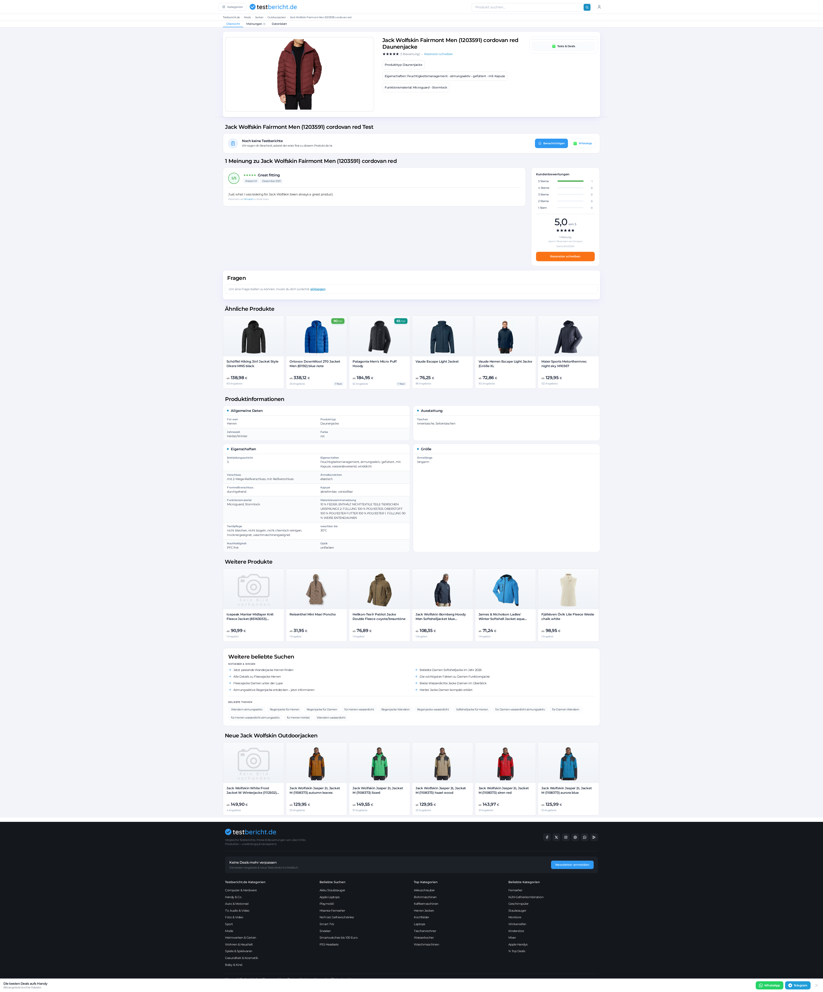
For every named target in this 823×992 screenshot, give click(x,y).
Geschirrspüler (518, 904)
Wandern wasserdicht (331, 717)
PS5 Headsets (329, 944)
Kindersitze (516, 931)
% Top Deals (516, 951)
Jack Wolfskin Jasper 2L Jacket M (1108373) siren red (504, 790)
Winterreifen (517, 924)
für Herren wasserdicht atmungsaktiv (255, 717)
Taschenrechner (425, 931)
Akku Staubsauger (332, 890)
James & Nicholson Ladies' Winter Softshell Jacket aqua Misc (502, 618)
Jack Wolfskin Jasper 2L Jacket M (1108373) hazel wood (441, 790)
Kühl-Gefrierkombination (526, 897)
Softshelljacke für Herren (472, 709)
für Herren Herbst (298, 717)
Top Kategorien (426, 882)
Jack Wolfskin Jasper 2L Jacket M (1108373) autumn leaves (315, 790)
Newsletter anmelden (572, 865)
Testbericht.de (231, 17)
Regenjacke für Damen (322, 709)
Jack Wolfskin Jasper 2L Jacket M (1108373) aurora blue (566, 790)
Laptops (419, 924)
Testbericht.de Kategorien (245, 882)
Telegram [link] (800, 985)
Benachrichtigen (554, 143)
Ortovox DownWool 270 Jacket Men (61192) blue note (315, 363)
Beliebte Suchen (332, 882)
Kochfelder (421, 917)
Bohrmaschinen (425, 897)
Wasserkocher (424, 937)
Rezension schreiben (565, 256)
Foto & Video (234, 917)
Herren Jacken (424, 910)
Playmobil (327, 904)
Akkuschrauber (424, 890)
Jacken (259, 17)
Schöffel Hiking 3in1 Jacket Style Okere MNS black (252, 363)
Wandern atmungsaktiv (246, 709)
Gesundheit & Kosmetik (241, 958)
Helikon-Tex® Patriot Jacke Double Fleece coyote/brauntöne (379, 616)
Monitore (514, 917)
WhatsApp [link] (772, 985)
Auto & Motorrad (236, 904)
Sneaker (325, 931)
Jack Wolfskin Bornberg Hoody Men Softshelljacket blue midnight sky (441, 618)
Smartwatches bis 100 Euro (339, 937)
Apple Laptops (330, 897)
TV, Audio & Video (237, 910)
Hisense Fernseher (332, 910)
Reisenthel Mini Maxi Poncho (313, 614)
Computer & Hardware (241, 890)
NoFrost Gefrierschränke (337, 917)
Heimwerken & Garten (240, 937)
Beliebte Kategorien (524, 882)
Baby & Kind (233, 965)
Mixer (512, 937)
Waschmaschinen (426, 944)
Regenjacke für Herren (284, 709)
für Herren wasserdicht (359, 709)
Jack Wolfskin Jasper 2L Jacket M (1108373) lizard (378, 790)
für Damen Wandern (565, 709)
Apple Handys (518, 944)
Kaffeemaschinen (426, 904)
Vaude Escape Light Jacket (437, 361)
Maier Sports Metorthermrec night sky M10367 (564, 363)
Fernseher (515, 890)
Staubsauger (517, 910)
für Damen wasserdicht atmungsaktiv (520, 709)
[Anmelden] (599, 7)
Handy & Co (233, 897)
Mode (247, 17)
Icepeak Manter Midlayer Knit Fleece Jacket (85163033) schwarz (250, 618)
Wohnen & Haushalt (239, 944)
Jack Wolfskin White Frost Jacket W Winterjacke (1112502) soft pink (252, 792)
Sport (229, 924)
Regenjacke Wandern (395, 709)
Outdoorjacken (276, 17)
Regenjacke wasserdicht (433, 709)
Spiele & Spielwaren (238, 951)
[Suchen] (587, 7)
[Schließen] (817, 985)
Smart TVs (327, 924)
